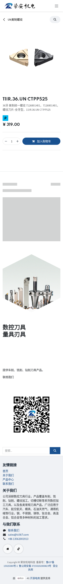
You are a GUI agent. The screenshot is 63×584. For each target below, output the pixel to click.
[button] (55, 19)
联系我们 (8, 483)
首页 (5, 471)
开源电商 (35, 578)
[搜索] (55, 450)
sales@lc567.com (18, 534)
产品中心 (8, 479)
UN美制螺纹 (15, 19)
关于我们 (8, 475)
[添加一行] (17, 141)
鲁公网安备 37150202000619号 (35, 565)
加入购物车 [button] (43, 141)
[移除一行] (6, 141)
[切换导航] (56, 6)
